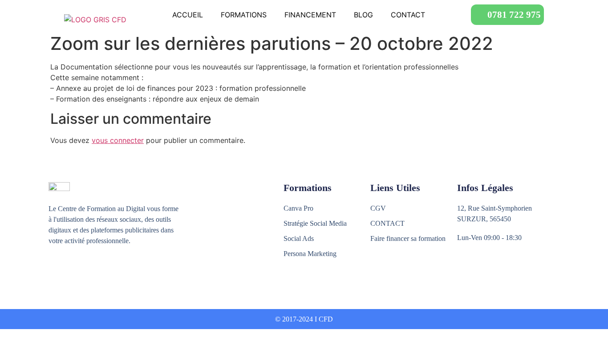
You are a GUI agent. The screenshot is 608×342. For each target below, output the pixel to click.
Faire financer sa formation (408, 238)
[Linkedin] (92, 274)
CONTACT (408, 14)
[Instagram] (73, 274)
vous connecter (118, 140)
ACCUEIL (187, 14)
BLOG (363, 14)
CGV (378, 208)
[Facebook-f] (54, 274)
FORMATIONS (244, 14)
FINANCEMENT (310, 14)
